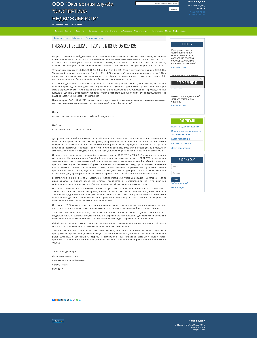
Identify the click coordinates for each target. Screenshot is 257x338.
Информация (179, 30)
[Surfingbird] (71, 300)
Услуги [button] (68, 30)
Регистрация (177, 188)
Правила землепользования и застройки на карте (186, 133)
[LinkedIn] (65, 300)
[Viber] (74, 300)
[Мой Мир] (59, 300)
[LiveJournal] (68, 300)
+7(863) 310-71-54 (197, 12)
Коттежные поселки (181, 143)
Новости (104, 30)
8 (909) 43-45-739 (197, 14)
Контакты (93, 30)
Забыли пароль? (179, 183)
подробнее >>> (178, 67)
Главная (59, 30)
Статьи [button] (113, 30)
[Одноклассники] (56, 300)
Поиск (168, 30)
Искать (174, 9)
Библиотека (126, 30)
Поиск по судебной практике (185, 126)
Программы (157, 30)
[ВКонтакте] (53, 300)
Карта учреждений (180, 138)
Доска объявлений (180, 147)
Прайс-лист (80, 30)
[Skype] (80, 300)
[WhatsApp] (77, 300)
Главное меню (61, 38)
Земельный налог (95, 38)
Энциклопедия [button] (141, 30)
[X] (62, 300)
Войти (175, 179)
